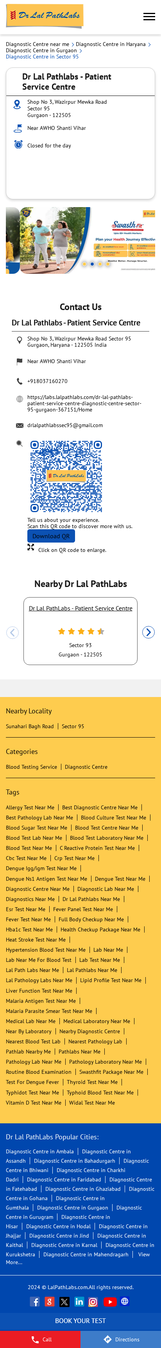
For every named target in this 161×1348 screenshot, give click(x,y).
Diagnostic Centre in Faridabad (64, 1179)
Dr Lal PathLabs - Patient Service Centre (80, 608)
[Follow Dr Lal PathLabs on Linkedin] (80, 1301)
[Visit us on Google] (50, 1301)
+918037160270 (47, 381)
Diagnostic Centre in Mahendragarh (86, 1254)
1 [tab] (84, 264)
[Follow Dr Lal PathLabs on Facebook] (35, 1301)
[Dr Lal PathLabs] (45, 17)
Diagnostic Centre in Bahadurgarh (74, 1160)
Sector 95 (73, 726)
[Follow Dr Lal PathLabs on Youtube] (110, 1301)
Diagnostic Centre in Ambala (40, 1151)
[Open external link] (80, 1326)
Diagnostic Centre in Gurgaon (72, 1207)
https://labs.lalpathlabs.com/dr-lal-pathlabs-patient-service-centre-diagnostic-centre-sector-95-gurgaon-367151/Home (84, 403)
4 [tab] (108, 264)
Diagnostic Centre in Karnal (64, 1245)
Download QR (51, 536)
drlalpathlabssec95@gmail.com (65, 425)
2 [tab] (92, 264)
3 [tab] (100, 264)
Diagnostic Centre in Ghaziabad (83, 1188)
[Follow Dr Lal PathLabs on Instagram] (95, 1301)
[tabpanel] (80, 240)
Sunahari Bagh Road (30, 726)
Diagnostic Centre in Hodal (58, 1226)
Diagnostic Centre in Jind (59, 1235)
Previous (12, 632)
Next (148, 632)
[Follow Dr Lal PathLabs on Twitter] (65, 1301)
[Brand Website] (125, 1301)
